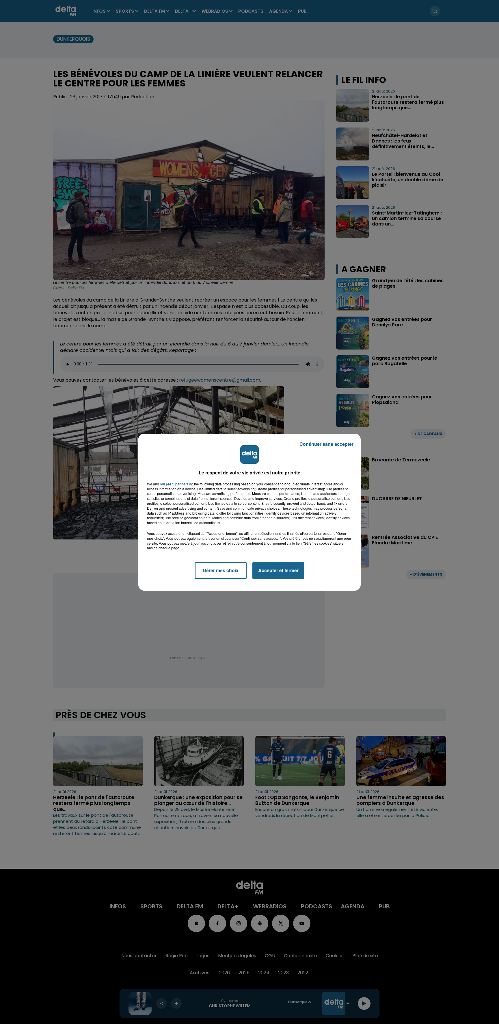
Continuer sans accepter (326, 444)
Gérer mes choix (221, 570)
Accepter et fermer (278, 570)
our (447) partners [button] (174, 484)
